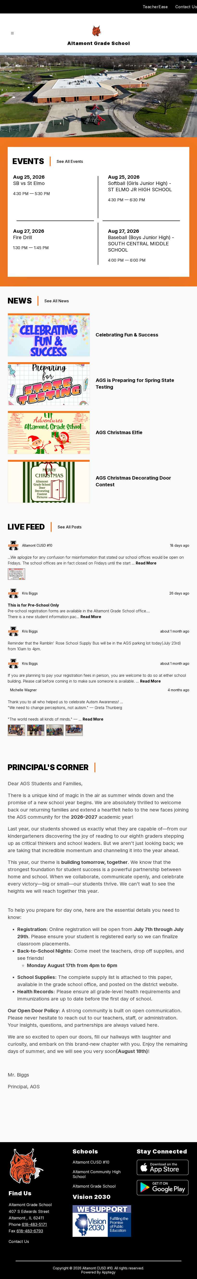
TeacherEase (155, 6)
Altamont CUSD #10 (91, 1162)
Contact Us (186, 6)
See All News (56, 300)
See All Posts (69, 527)
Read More (146, 563)
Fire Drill (24, 237)
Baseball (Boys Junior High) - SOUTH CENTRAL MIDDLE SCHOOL (141, 243)
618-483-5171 (34, 1224)
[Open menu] (12, 33)
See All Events (70, 161)
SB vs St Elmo (30, 183)
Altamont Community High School (97, 1174)
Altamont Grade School (94, 1186)
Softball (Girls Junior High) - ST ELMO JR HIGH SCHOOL (141, 186)
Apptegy (109, 1272)
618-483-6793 (30, 1230)
